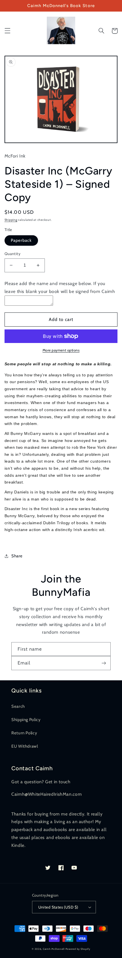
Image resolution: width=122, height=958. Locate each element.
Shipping (11, 220)
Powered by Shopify (78, 949)
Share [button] (17, 555)
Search (18, 706)
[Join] (103, 663)
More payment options (61, 350)
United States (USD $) (58, 907)
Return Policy (24, 732)
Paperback (21, 240)
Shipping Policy (25, 719)
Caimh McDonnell (54, 949)
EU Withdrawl (24, 746)
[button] (7, 30)
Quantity (12, 253)
